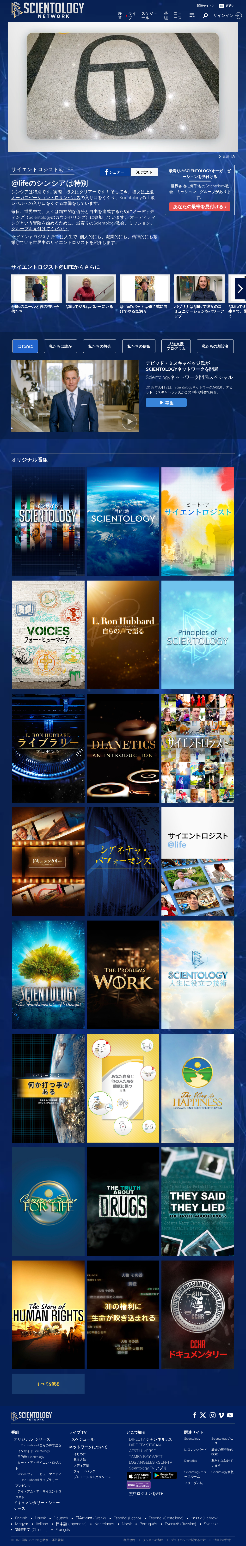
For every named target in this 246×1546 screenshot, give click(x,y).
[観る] (197, 635)
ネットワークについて (88, 1446)
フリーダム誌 (193, 1483)
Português (148, 1523)
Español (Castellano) (166, 1518)
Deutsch (61, 1518)
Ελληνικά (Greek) (91, 1518)
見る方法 (80, 1459)
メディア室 (81, 1465)
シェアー (116, 172)
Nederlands (104, 1523)
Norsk (127, 1523)
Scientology (192, 1438)
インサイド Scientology (34, 1451)
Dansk (40, 1518)
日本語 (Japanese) (71, 1523)
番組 (166, 15)
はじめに (80, 1454)
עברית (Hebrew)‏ (205, 1518)
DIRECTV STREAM (145, 1445)
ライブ (132, 15)
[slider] (132, 147)
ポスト (147, 172)
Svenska (211, 1523)
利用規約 (129, 1540)
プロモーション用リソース (92, 1477)
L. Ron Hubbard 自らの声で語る (39, 1445)
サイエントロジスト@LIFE (42, 169)
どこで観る (136, 1432)
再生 (169, 402)
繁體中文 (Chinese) (31, 1529)
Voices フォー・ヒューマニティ (40, 1474)
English (21, 1518)
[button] (5, 288)
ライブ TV (78, 1432)
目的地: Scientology (31, 1457)
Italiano (42, 1523)
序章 (120, 15)
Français (62, 1529)
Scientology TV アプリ (148, 1468)
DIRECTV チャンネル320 (150, 1439)
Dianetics (190, 1460)
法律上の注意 (222, 1540)
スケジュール (149, 15)
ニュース (177, 15)
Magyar (21, 1523)
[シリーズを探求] (48, 521)
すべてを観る (48, 1383)
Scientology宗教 (222, 1472)
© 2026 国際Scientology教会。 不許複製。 (39, 1540)
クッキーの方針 (153, 1540)
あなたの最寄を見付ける (199, 206)
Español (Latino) (127, 1518)
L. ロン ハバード (195, 1449)
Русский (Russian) (180, 1523)
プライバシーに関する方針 (188, 1540)
